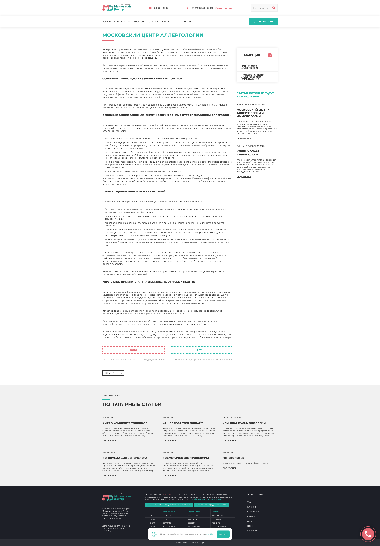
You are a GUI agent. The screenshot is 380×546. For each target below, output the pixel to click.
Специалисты (136, 22)
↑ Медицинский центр (154, 359)
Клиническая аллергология (119, 359)
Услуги (106, 22)
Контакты (189, 22)
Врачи (200, 350)
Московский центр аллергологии (121, 340)
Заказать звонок (223, 8)
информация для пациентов (206, 499)
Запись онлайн (263, 22)
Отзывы (153, 22)
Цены (176, 22)
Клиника (119, 22)
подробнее (244, 138)
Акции (165, 22)
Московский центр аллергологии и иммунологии (202, 359)
